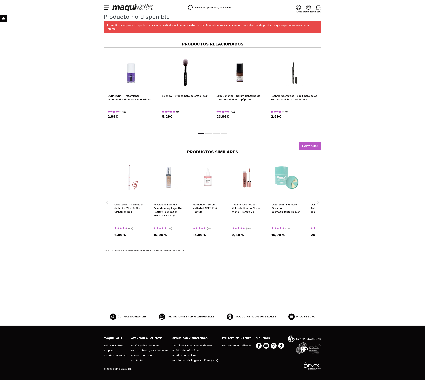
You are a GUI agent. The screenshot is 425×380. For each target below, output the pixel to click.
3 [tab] (216, 133)
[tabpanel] (131, 89)
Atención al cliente (146, 338)
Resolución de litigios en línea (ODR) (195, 360)
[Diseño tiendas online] (312, 365)
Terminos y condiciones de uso (192, 345)
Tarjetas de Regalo (115, 355)
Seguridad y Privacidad (190, 338)
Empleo (109, 350)
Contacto (137, 360)
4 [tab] (224, 133)
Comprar (131, 122)
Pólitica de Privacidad (186, 350)
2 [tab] (208, 133)
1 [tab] (201, 133)
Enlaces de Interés (237, 338)
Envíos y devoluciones (145, 345)
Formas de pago (141, 355)
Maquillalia (113, 338)
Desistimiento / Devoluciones (149, 350)
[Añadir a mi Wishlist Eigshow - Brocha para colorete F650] (185, 55)
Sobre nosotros (113, 345)
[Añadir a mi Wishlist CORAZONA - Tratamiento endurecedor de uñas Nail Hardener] (131, 55)
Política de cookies (184, 355)
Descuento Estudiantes (237, 345)
